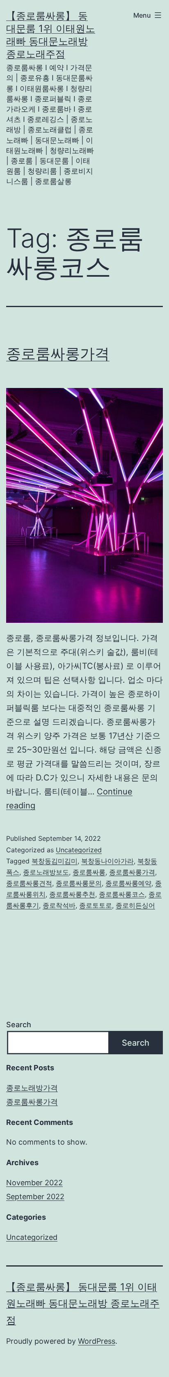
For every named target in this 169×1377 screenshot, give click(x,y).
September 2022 (35, 1196)
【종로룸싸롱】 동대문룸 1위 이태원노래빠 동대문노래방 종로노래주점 (83, 1304)
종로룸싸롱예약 (128, 883)
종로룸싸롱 (89, 872)
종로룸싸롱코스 (122, 894)
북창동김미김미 (55, 861)
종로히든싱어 (135, 905)
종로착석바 (59, 905)
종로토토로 (95, 905)
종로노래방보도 (46, 872)
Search (18, 1024)
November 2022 (34, 1182)
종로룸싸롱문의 (79, 883)
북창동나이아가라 (107, 861)
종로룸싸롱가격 (58, 353)
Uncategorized (79, 850)
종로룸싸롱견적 (29, 883)
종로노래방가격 (32, 1087)
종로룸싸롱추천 (72, 894)
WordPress (96, 1341)
